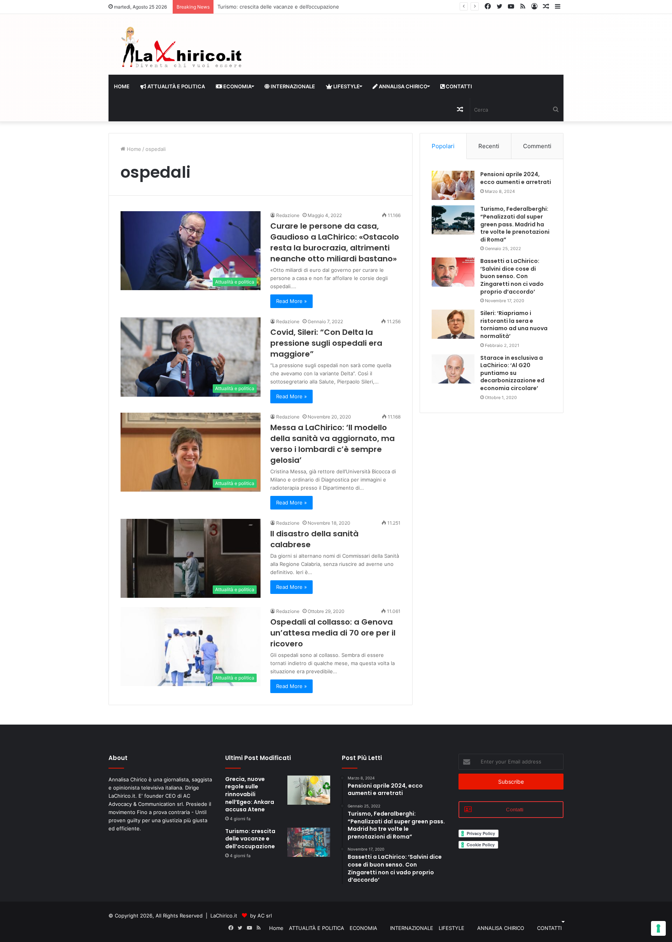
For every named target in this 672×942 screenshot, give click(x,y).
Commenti (537, 146)
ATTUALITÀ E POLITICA (175, 86)
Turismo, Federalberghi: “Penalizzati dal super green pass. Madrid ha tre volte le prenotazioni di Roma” (515, 224)
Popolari (443, 146)
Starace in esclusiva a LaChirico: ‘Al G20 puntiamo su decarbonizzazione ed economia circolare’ (512, 373)
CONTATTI (458, 86)
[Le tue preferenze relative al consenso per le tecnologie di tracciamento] (658, 928)
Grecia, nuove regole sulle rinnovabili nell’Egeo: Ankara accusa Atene (249, 794)
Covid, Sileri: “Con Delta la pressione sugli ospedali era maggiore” (326, 343)
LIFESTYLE (346, 86)
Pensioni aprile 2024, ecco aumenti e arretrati (515, 178)
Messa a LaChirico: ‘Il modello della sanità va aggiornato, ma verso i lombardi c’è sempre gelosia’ (332, 444)
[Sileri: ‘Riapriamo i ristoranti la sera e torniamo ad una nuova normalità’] (453, 324)
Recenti (488, 146)
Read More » (291, 301)
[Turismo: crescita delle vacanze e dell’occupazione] (308, 842)
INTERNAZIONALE (292, 86)
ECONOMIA (237, 86)
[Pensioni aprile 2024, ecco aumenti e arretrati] (453, 185)
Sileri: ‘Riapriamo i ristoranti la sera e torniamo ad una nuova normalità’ (514, 324)
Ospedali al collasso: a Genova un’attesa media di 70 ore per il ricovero (333, 632)
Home (122, 86)
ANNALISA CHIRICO (402, 86)
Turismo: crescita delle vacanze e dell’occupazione (250, 838)
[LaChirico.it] (180, 49)
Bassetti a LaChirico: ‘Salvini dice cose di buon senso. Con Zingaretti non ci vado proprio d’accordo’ (512, 276)
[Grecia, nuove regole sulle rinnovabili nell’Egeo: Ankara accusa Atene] (308, 790)
